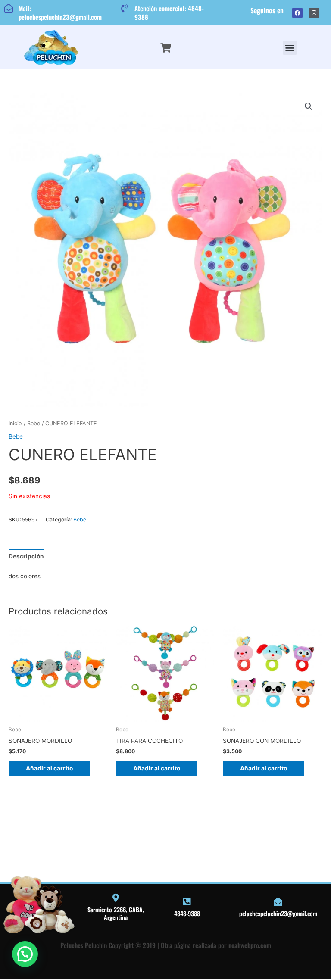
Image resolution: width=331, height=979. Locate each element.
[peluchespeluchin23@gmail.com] (278, 902)
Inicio (15, 423)
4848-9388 (187, 913)
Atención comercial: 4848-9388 (169, 12)
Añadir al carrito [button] (49, 768)
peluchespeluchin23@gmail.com (278, 913)
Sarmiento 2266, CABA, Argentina (115, 913)
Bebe (33, 423)
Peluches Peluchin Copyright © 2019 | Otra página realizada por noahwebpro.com (165, 945)
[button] (290, 48)
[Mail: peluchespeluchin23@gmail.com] (8, 8)
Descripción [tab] (26, 556)
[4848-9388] (187, 902)
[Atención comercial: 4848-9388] (124, 8)
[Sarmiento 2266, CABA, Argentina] (116, 898)
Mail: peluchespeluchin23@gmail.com (60, 12)
